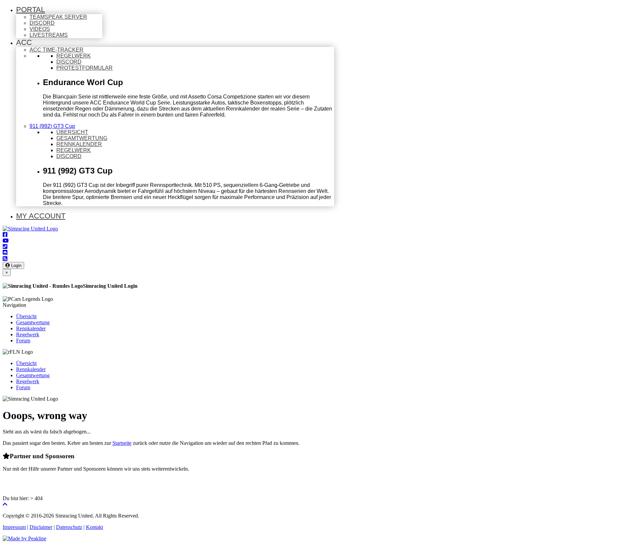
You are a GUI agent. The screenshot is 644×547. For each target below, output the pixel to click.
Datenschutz (69, 527)
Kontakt (94, 527)
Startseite (121, 443)
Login (15, 265)
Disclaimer (41, 527)
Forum (23, 340)
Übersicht (26, 316)
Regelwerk (27, 334)
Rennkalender (31, 328)
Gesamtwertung (33, 322)
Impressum (14, 527)
